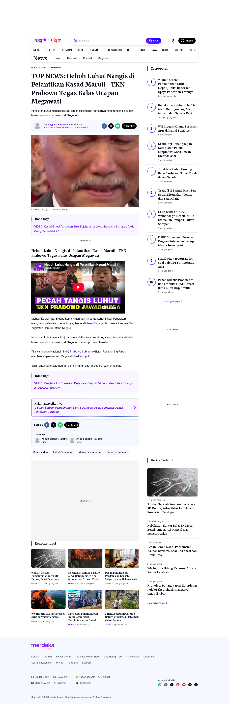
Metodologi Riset (113, 656)
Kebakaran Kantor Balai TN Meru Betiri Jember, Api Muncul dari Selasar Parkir (84, 576)
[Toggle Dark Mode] (173, 41)
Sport (179, 50)
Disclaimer (149, 656)
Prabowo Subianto (81, 351)
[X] (172, 684)
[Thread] (196, 684)
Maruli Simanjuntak (97, 323)
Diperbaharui (64, 127)
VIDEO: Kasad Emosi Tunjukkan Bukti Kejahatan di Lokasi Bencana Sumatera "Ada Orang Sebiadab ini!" (84, 229)
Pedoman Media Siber (87, 656)
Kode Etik (73, 662)
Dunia (141, 50)
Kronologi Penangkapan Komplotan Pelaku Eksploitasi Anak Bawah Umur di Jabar (83, 617)
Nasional (72, 58)
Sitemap (86, 662)
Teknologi (115, 50)
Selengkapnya (171, 301)
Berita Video (40, 452)
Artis (80, 50)
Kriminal (87, 58)
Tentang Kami (63, 656)
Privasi (60, 662)
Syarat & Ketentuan (41, 662)
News (37, 50)
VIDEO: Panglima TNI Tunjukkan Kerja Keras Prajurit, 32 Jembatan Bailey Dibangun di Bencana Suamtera (84, 386)
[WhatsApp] (159, 684)
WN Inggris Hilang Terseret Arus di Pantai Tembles (48, 615)
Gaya (154, 50)
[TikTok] (190, 684)
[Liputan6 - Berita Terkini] (42, 646)
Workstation (132, 656)
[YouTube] (184, 684)
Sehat (166, 50)
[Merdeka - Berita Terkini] (48, 40)
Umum (57, 58)
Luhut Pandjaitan (63, 452)
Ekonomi (66, 50)
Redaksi (47, 656)
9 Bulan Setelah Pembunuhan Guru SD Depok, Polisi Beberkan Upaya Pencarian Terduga (46, 576)
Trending (96, 50)
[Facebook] (165, 684)
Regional (103, 58)
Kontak (35, 656)
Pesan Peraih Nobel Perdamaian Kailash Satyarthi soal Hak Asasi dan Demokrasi (122, 576)
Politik (50, 50)
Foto (192, 50)
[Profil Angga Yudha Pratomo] (37, 126)
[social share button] (104, 126)
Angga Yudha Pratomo (60, 124)
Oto (129, 50)
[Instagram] (178, 684)
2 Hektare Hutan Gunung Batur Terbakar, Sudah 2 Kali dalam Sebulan (122, 617)
